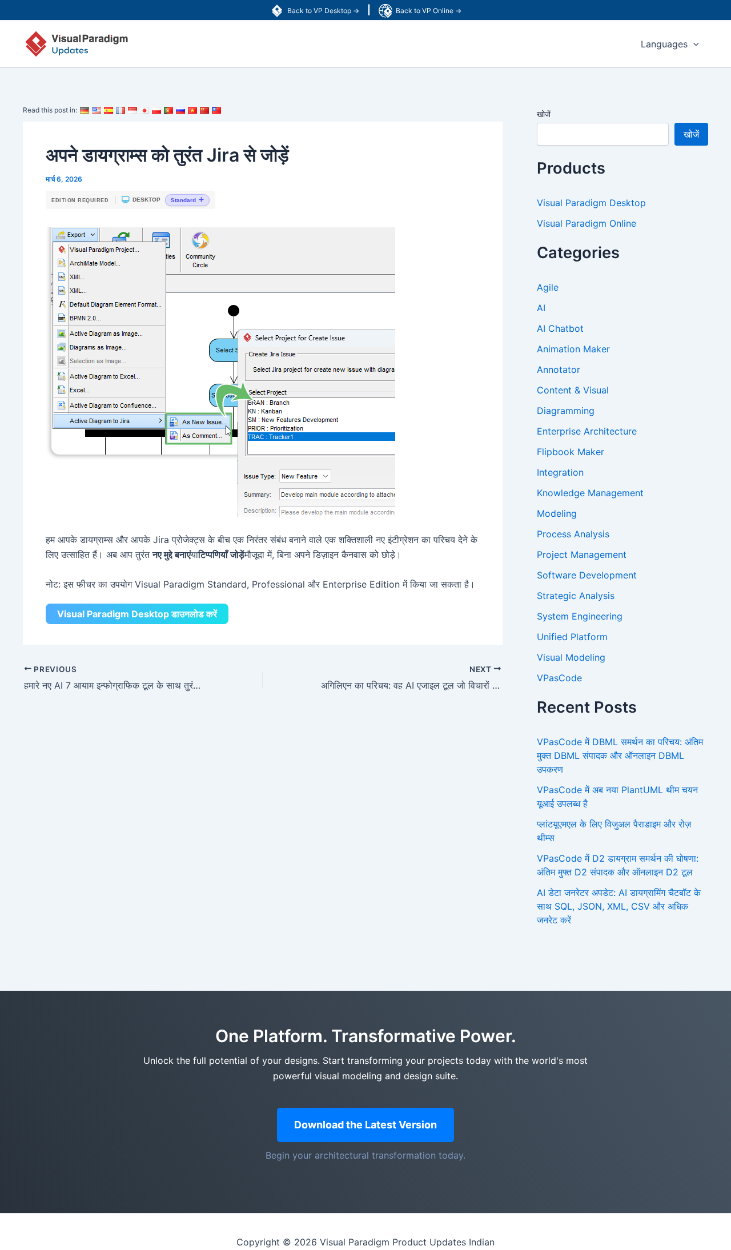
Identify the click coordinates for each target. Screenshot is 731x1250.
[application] (693, 44)
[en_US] (96, 110)
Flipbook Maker (570, 451)
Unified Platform (572, 636)
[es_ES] (108, 110)
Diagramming (566, 410)
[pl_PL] (156, 110)
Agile (548, 287)
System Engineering (579, 616)
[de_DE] (84, 110)
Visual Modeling (571, 657)
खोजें (544, 114)
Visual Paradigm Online (586, 223)
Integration (560, 472)
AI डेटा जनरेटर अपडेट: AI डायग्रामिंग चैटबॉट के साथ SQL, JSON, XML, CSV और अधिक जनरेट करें (619, 906)
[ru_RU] (180, 110)
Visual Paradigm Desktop (591, 202)
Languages (664, 44)
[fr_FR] (120, 110)
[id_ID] (132, 110)
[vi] (192, 110)
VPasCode (559, 678)
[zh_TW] (216, 110)
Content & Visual (573, 390)
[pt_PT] (168, 110)
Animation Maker (573, 349)
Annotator (558, 369)
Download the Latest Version (365, 1125)
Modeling (557, 513)
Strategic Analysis (575, 595)
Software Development (587, 575)
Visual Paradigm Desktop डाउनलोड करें (137, 614)
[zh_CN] (204, 110)
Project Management (581, 554)
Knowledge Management (590, 493)
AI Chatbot (560, 328)
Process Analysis (573, 534)
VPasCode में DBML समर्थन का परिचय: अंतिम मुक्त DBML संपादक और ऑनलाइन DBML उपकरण (620, 755)
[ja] (144, 110)
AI (541, 307)
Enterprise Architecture (587, 431)
